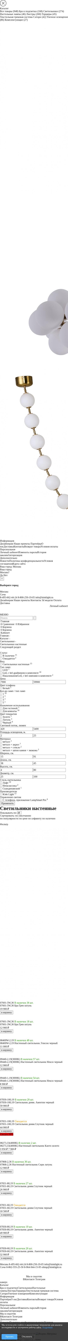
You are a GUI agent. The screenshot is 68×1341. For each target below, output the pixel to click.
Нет (5, 575)
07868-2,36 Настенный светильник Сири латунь (26, 1164)
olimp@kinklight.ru (51, 1267)
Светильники (53, 11)
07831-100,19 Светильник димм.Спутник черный (26, 1124)
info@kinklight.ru (44, 597)
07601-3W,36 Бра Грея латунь (15, 1024)
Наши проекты (22, 543)
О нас (14, 1299)
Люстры (33, 14)
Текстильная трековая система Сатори (23, 17)
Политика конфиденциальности (26, 561)
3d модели (47, 600)
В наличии (10, 655)
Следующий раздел (10, 647)
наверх (3, 1282)
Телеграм (40, 1279)
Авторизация (15, 555)
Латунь (7, 719)
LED (6, 670)
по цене (23, 818)
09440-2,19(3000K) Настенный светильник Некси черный (31, 1062)
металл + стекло (12, 747)
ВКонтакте (29, 1279)
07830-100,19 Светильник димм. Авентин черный (27, 1102)
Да (1, 575)
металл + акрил (12, 744)
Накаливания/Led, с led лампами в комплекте (28, 675)
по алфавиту (35, 818)
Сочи (3, 594)
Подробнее (47, 1327)
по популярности (9, 818)
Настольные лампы (13, 14)
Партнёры (36, 543)
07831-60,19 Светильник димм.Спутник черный (26, 1208)
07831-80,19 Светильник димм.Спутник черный (26, 1186)
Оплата (57, 600)
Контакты (19, 546)
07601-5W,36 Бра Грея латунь (15, 1005)
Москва (17, 566)
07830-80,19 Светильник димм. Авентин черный (26, 1229)
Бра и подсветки (31, 11)
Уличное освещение (18, 1293)
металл (7, 741)
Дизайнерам (6, 543)
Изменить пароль (27, 552)
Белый (7, 688)
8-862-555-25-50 (14, 1267)
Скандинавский (12, 788)
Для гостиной (11, 708)
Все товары (9, 11)
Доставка (9, 546)
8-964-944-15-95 (32, 1267)
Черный (8, 722)
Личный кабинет (9, 552)
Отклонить (27, 1336)
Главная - (5, 635)
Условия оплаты (49, 546)
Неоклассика (10, 785)
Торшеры (49, 14)
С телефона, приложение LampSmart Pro (25, 800)
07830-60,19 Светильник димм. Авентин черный (26, 1251)
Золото (7, 717)
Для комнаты (11, 711)
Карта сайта (19, 563)
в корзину (6, 1012)
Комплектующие (16, 19)
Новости (4, 561)
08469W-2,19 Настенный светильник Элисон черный (29, 1043)
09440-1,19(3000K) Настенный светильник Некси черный (31, 1080)
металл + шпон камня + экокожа (21, 750)
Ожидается (9, 658)
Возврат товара (32, 546)
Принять (10, 1336)
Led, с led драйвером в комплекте (22, 673)
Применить (7, 803)
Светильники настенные (17, 664)
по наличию (48, 818)
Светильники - (8, 641)
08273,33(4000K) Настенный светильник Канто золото (29, 1145)
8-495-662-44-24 (8, 597)
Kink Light (9, 794)
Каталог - (5, 638)
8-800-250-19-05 (26, 597)
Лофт (7, 782)
